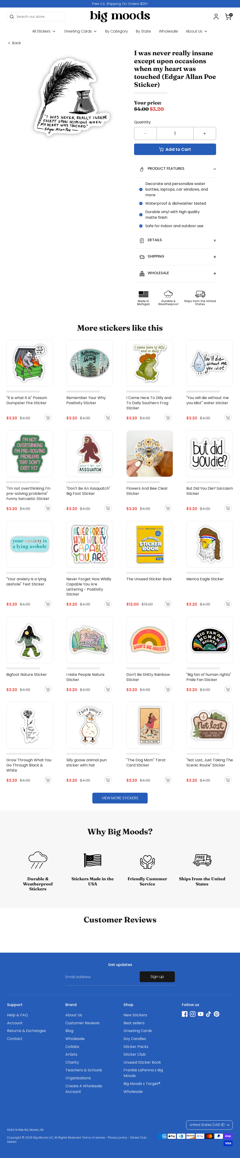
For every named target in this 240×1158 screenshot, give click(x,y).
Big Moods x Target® (142, 1083)
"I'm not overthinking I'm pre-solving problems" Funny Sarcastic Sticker (28, 493)
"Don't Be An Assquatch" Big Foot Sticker (88, 491)
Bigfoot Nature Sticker (26, 674)
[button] (228, 16)
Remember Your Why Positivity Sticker (86, 400)
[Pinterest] (216, 1014)
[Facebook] (185, 1014)
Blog (69, 1030)
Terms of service (93, 1138)
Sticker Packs (136, 1046)
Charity (72, 1062)
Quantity (142, 122)
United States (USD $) (207, 1124)
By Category (116, 31)
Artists (71, 1054)
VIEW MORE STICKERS (120, 798)
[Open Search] (11, 16)
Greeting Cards (78, 31)
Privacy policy (117, 1138)
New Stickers (135, 1015)
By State (143, 31)
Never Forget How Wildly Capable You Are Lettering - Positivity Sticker (88, 586)
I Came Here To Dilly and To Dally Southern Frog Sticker (148, 403)
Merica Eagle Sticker (205, 579)
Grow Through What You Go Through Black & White (28, 765)
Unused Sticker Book (142, 1062)
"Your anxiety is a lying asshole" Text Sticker (26, 581)
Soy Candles (135, 1038)
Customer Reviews (82, 1023)
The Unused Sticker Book (149, 579)
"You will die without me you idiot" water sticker (207, 400)
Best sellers (134, 1023)
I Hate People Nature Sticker (85, 677)
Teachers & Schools (83, 1070)
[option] (120, 4)
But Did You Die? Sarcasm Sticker (209, 491)
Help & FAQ (17, 1015)
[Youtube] (200, 1014)
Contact (14, 1038)
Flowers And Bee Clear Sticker (147, 491)
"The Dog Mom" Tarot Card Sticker (146, 762)
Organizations (78, 1078)
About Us (194, 31)
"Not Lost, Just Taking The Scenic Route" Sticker (209, 762)
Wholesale (168, 31)
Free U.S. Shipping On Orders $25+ (120, 3)
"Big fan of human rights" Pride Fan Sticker (208, 677)
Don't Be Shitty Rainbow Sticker (148, 677)
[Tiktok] (208, 1014)
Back (16, 43)
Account (15, 1023)
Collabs (72, 1046)
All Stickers (41, 31)
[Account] (216, 16)
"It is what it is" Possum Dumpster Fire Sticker (26, 400)
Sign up (157, 976)
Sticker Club (135, 1054)
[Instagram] (192, 1014)
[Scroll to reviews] (175, 93)
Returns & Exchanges (26, 1030)
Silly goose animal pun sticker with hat (86, 762)
